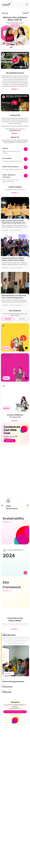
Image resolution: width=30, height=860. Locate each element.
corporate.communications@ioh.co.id (15, 711)
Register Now (10, 441)
